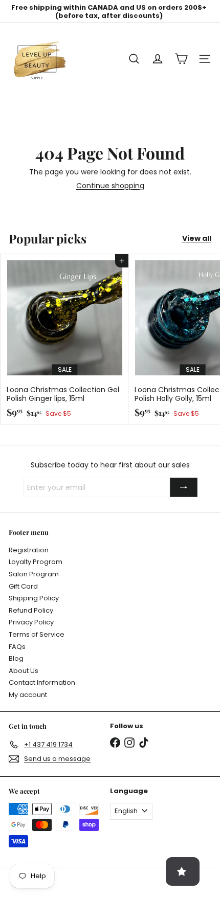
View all (196, 238)
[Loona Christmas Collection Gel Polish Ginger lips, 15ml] (64, 339)
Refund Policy (31, 610)
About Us (23, 671)
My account (28, 695)
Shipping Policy (34, 598)
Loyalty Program (35, 562)
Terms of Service (36, 634)
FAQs (17, 647)
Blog (16, 658)
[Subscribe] (183, 487)
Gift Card (23, 586)
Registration (29, 550)
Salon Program (34, 574)
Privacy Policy (31, 622)
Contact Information (42, 682)
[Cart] (181, 59)
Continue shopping (110, 186)
